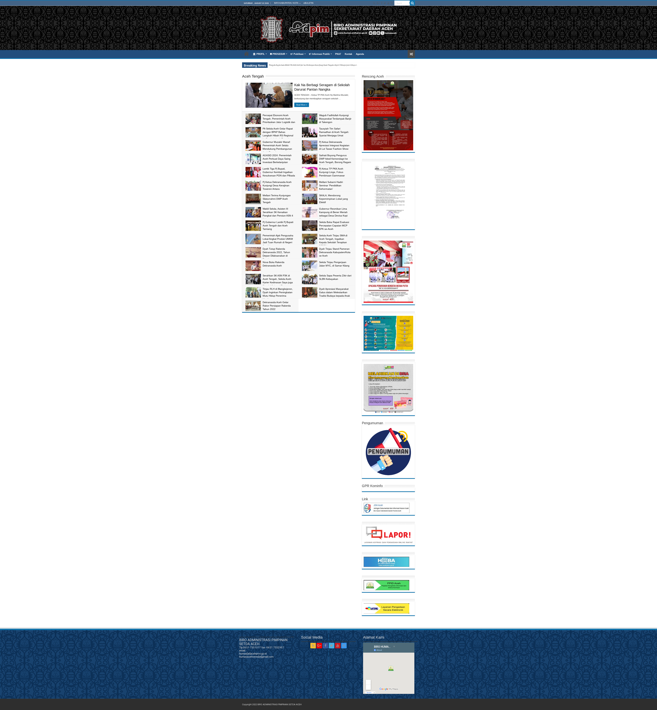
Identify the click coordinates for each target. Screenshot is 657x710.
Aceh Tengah (253, 76)
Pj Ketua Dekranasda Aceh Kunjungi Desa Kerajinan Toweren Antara (277, 185)
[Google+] (378, 3)
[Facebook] (382, 3)
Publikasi (299, 54)
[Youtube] (388, 3)
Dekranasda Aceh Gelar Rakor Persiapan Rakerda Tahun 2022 (277, 305)
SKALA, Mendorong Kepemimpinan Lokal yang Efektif (333, 199)
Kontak (348, 54)
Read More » (301, 105)
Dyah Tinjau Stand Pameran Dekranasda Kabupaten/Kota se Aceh (334, 252)
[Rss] (374, 3)
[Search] (412, 3)
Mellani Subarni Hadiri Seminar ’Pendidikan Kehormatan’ (331, 185)
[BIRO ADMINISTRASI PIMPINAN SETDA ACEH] (328, 28)
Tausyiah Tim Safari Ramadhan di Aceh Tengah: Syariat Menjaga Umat (334, 132)
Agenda (360, 54)
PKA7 (338, 54)
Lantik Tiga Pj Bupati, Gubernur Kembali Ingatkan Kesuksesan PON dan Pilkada (279, 172)
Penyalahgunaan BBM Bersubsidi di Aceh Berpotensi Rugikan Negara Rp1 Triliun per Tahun (312, 65)
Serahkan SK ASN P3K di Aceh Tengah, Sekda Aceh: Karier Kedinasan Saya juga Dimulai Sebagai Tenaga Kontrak (269, 282)
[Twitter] (384, 3)
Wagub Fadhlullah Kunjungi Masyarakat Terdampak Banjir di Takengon (335, 118)
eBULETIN (308, 3)
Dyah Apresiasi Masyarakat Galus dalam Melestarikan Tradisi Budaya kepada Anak (334, 292)
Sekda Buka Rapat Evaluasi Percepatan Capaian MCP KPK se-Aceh (334, 225)
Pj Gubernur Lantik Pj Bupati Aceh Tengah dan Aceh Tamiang (278, 225)
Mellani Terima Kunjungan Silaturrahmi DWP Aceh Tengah (277, 199)
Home (246, 53)
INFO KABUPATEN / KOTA (286, 3)
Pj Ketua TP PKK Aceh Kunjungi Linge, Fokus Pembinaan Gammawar (332, 172)
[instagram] (391, 3)
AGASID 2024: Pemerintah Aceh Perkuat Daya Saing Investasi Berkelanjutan (277, 159)
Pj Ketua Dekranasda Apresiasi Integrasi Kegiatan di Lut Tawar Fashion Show (334, 145)
